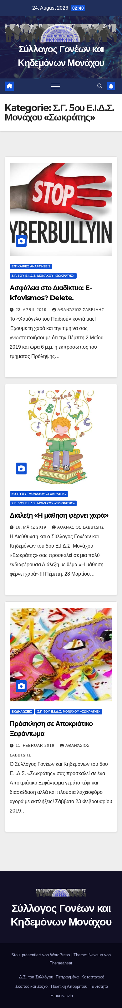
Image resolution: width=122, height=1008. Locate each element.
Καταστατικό (92, 977)
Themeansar (61, 963)
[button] (99, 86)
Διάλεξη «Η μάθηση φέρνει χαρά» (59, 515)
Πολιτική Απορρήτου (68, 986)
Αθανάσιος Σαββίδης (81, 310)
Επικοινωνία (61, 995)
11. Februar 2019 (36, 745)
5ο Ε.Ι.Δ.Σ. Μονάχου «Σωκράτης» (39, 494)
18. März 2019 (32, 527)
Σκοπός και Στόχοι (31, 986)
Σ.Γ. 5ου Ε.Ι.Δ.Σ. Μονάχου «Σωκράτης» (43, 275)
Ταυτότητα (98, 986)
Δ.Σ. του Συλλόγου (35, 977)
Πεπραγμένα (66, 977)
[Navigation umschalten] (55, 86)
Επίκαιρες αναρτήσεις (31, 266)
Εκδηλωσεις (22, 711)
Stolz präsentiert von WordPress (41, 955)
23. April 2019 (32, 310)
